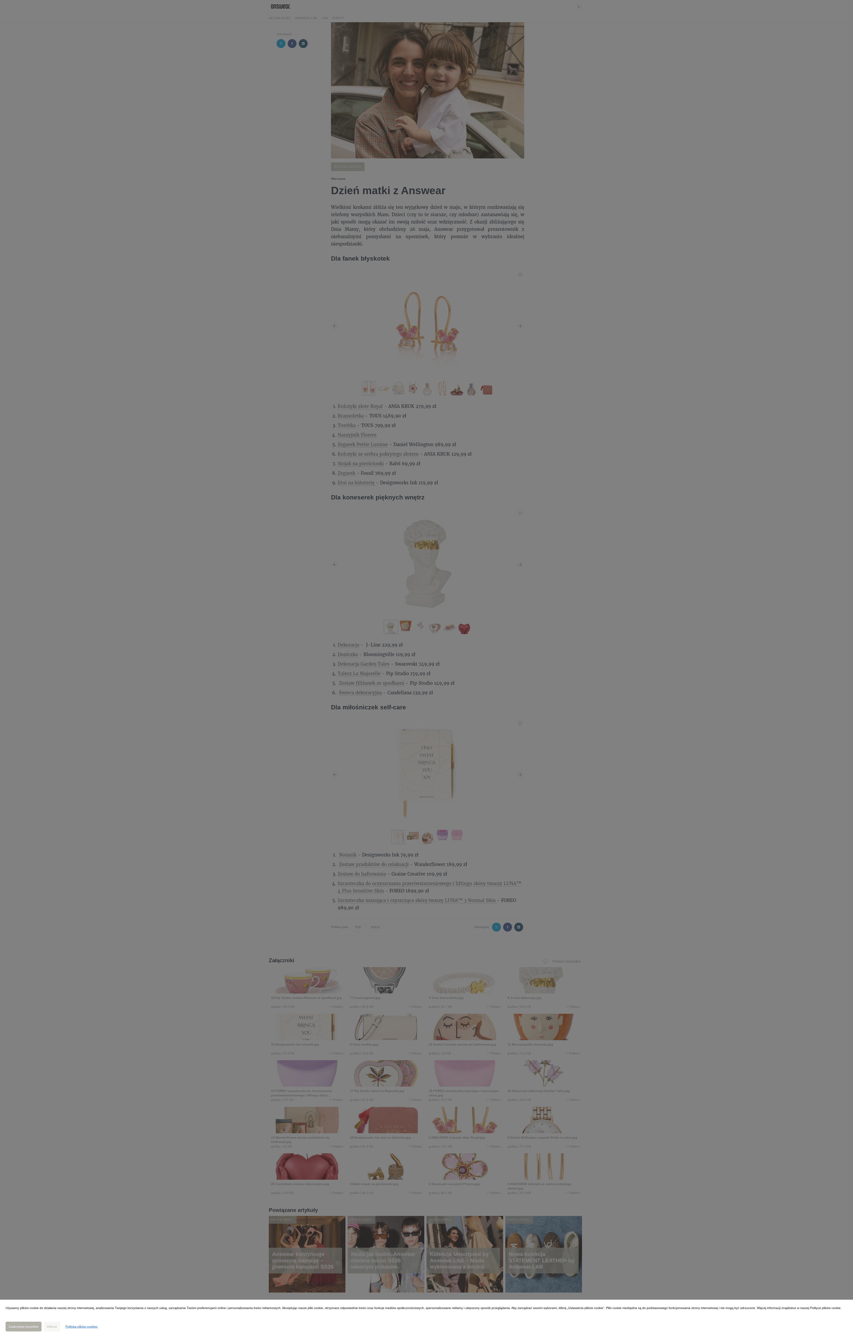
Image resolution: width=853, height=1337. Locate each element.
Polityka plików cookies (82, 1326)
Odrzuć (52, 1326)
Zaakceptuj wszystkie (23, 1326)
